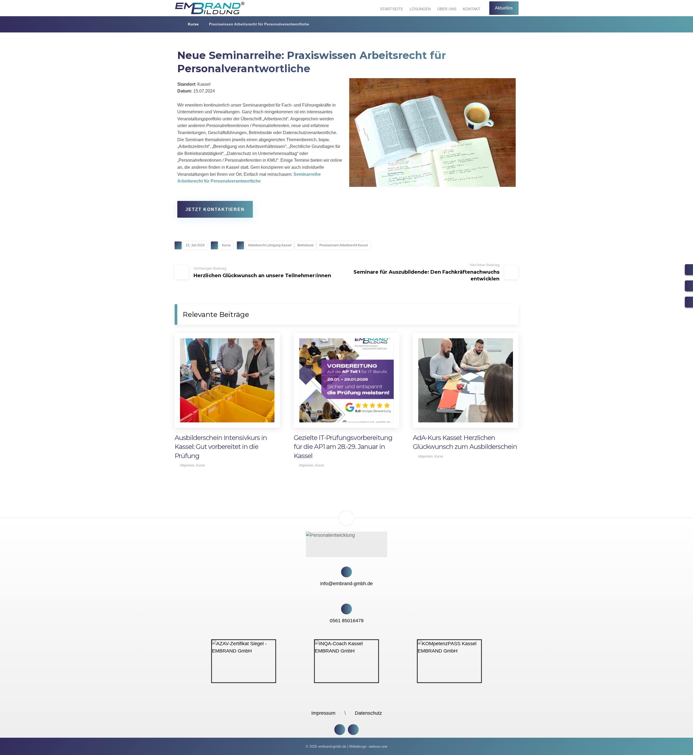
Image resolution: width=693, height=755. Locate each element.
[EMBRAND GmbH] (176, 24)
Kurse (226, 245)
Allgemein (187, 465)
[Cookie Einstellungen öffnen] (11, 748)
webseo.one (378, 746)
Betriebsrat (305, 245)
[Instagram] (339, 729)
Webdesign (358, 746)
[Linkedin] (353, 729)
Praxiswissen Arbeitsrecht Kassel (343, 245)
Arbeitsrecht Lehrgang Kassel (270, 245)
